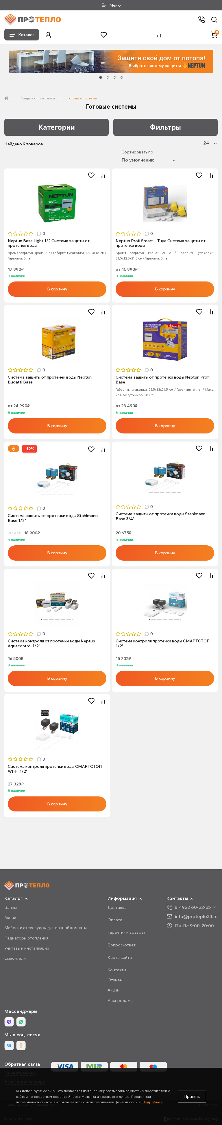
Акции (10, 917)
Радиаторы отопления (26, 938)
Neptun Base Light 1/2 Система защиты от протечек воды (49, 243)
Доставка (117, 907)
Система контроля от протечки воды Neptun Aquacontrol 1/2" (51, 643)
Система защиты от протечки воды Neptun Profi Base (163, 380)
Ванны (10, 907)
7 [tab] (168, 492)
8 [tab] (173, 492)
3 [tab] (115, 77)
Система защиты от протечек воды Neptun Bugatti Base (50, 380)
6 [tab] (162, 492)
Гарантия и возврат (127, 932)
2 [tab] (108, 77)
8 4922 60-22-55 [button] (193, 907)
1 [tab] (100, 77)
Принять (192, 1096)
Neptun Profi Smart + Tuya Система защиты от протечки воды (161, 243)
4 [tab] (122, 77)
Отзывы (115, 980)
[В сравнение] (102, 175)
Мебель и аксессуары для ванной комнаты (45, 927)
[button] (48, 34)
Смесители (15, 958)
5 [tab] (68, 219)
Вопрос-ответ (122, 945)
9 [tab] (179, 492)
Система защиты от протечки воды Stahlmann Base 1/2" (53, 518)
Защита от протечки (38, 98)
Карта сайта (120, 957)
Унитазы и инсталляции (26, 948)
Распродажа (120, 1000)
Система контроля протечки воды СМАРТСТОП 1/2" (163, 643)
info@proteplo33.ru (196, 916)
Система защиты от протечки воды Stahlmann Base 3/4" (161, 516)
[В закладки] (91, 175)
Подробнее (153, 1102)
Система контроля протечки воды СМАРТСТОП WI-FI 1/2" (55, 769)
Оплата (115, 919)
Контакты (117, 969)
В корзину (57, 289)
